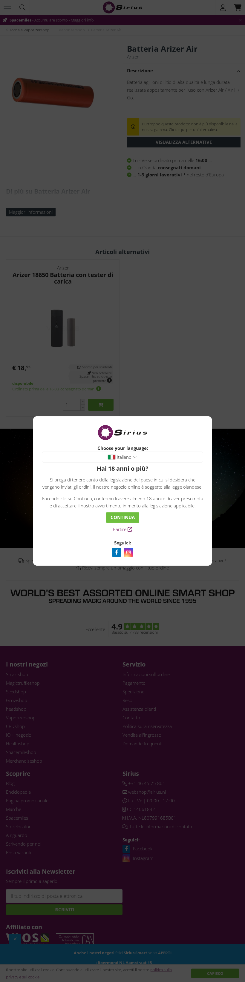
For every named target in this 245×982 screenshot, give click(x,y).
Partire (120, 529)
